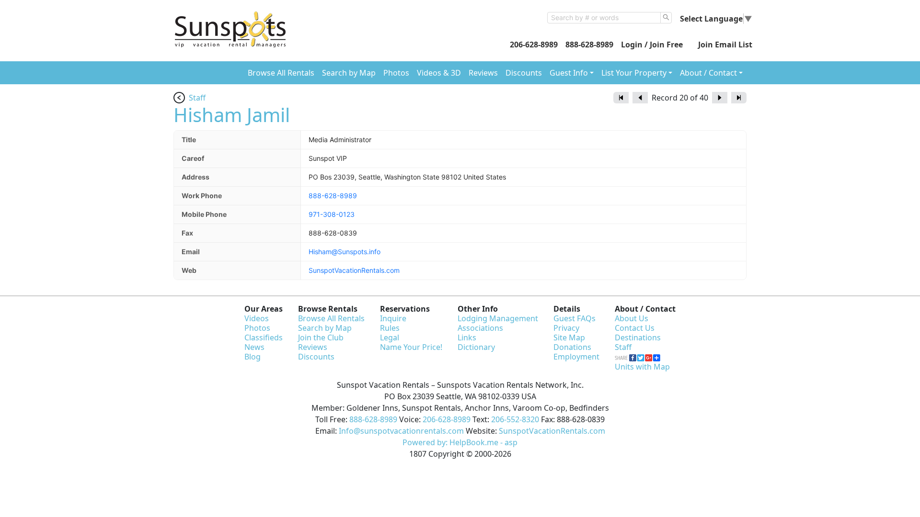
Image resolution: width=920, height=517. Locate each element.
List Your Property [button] (634, 72)
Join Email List (725, 44)
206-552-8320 (515, 419)
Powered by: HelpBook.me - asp (460, 442)
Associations (480, 328)
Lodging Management (498, 318)
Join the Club (321, 337)
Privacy (566, 328)
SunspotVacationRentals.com (354, 270)
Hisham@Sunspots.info (344, 251)
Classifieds (263, 337)
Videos (256, 318)
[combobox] (604, 17)
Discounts (524, 72)
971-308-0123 (332, 214)
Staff (197, 97)
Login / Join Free (652, 44)
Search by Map (349, 72)
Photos (396, 72)
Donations (572, 347)
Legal (389, 337)
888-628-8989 (589, 44)
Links (467, 337)
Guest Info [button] (569, 72)
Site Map (569, 337)
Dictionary (476, 347)
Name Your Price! (411, 347)
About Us (631, 318)
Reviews (483, 72)
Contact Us (635, 328)
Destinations (638, 337)
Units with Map (642, 366)
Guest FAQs (574, 318)
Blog (252, 356)
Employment (576, 356)
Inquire (393, 318)
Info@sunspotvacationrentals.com (401, 431)
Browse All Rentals (281, 72)
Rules (390, 328)
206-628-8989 (534, 44)
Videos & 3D (439, 72)
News (254, 347)
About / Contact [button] (708, 72)
